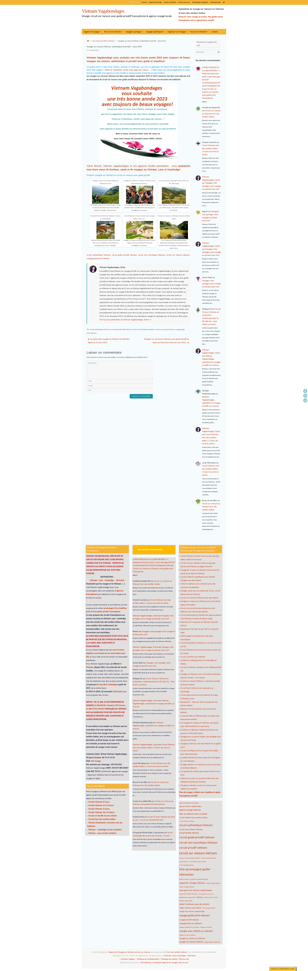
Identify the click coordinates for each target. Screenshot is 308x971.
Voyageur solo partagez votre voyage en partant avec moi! (211, 186)
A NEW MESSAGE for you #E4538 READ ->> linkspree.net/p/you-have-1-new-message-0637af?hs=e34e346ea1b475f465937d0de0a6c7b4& (154, 562)
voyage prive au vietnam (190, 923)
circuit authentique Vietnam (99, 255)
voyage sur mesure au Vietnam (192, 938)
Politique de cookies (169, 959)
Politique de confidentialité (148, 959)
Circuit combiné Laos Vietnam (192, 657)
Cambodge (173, 169)
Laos (161, 169)
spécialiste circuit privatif (187, 897)
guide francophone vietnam (199, 879)
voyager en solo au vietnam (187, 935)
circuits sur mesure (142, 952)
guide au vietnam (184, 879)
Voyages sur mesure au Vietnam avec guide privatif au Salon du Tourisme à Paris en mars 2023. (166, 341)
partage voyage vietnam (213, 883)
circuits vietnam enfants (208, 858)
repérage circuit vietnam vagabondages (195, 890)
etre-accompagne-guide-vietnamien (195, 872)
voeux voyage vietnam (208, 908)
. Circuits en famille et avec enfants (102, 816)
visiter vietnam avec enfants (190, 908)
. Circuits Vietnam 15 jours (98, 809)
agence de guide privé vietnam (189, 803)
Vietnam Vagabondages (103, 11)
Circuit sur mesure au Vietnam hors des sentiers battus (211, 114)
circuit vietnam (183, 861)
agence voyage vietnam (190, 810)
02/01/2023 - (95, 50)
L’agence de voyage (155, 2)
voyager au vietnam (206, 927)
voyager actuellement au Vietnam (189, 927)
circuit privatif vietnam (193, 847)
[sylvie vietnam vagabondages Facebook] (131, 2)
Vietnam (152, 169)
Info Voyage (95, 761)
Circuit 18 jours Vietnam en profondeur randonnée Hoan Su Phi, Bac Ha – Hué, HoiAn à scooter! (154, 682)
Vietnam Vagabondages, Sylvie (145, 616)
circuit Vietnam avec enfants (197, 861)
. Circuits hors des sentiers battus (101, 819)
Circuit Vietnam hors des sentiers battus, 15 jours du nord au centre (154, 748)
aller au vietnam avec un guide (193, 814)
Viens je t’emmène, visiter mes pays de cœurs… (127, 70)
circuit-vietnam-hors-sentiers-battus (193, 818)
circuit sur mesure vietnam (178, 255)
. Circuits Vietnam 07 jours (98, 802)
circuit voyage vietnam (186, 865)
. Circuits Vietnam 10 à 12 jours (100, 805)
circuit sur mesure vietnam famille (189, 858)
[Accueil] (88, 41)
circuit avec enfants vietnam (191, 830)
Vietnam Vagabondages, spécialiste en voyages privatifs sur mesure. (153, 704)
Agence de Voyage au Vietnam (121, 952)
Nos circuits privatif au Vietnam (103, 41)
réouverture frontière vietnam (188, 894)
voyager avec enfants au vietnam (196, 931)
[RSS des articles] (137, 2)
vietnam (199, 897)
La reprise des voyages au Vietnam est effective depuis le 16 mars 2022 (108, 341)
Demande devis (215, 2)
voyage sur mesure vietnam (191, 942)
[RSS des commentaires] (134, 2)
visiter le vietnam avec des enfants (194, 904)
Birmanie (120, 580)
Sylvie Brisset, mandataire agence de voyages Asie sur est (164, 963)
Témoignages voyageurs (200, 2)
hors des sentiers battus (176, 952)
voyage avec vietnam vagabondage (191, 911)
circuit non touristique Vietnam (151, 255)
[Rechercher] (224, 2)
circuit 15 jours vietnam (186, 821)
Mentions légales (127, 959)
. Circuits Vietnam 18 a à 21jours (101, 812)
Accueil (144, 2)
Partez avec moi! (184, 2)
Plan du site (184, 959)
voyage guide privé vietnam (98, 259)
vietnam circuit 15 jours (211, 897)
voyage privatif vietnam (189, 920)
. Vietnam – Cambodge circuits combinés (104, 830)
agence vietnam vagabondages (190, 806)
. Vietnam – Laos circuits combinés (101, 833)
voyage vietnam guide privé (212, 942)
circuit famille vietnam (189, 833)
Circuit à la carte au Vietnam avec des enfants (199, 598)
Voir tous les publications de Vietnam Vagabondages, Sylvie (125, 320)
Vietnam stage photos (185, 901)
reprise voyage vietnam (186, 887)
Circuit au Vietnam (170, 2)
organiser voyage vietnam (192, 883)
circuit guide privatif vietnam (124, 255)
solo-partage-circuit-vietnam (205, 894)
